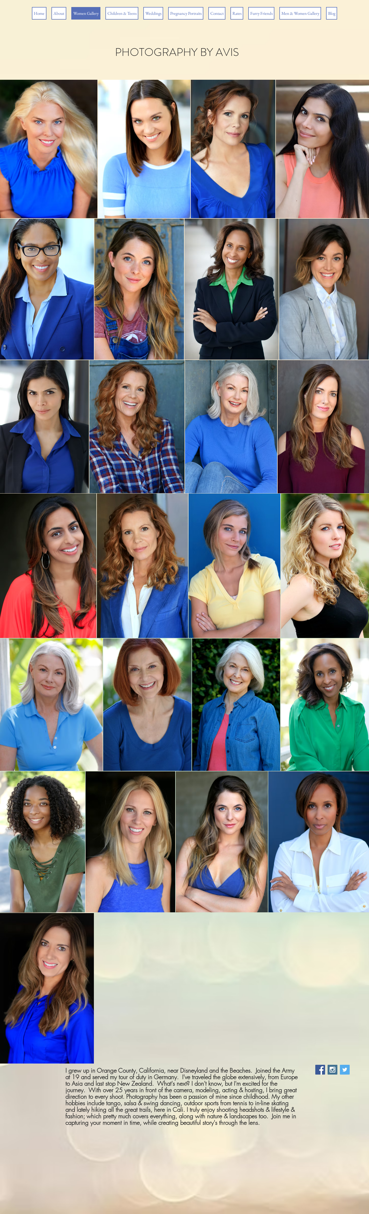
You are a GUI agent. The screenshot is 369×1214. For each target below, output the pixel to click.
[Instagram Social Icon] (332, 1070)
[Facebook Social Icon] (320, 1070)
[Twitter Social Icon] (345, 1070)
